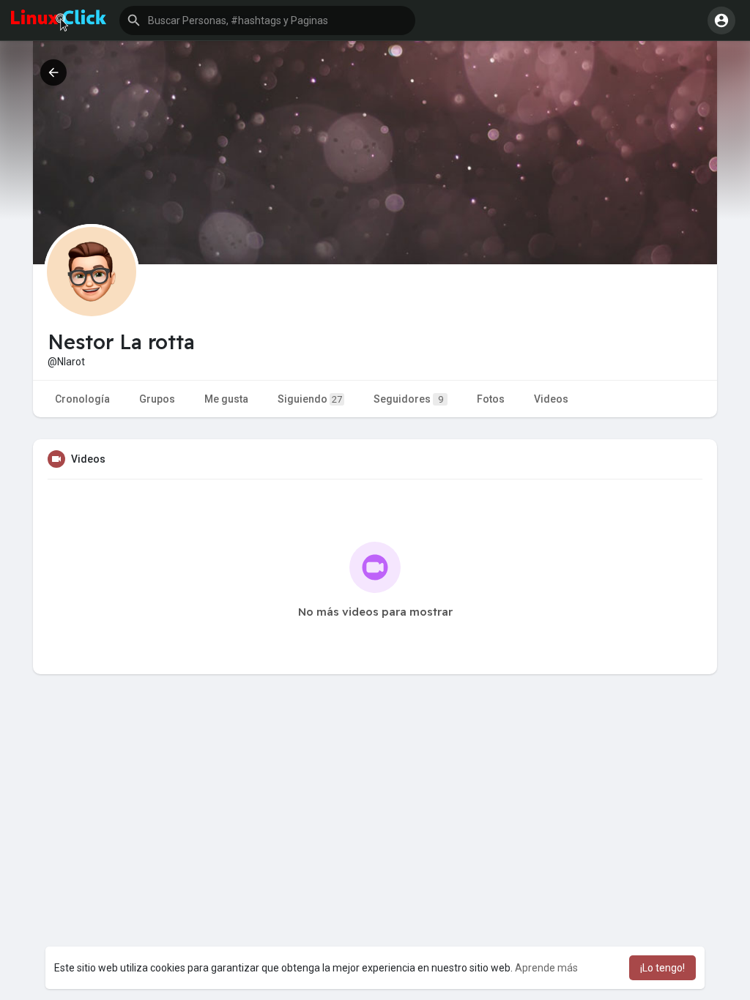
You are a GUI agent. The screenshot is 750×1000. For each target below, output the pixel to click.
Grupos (157, 399)
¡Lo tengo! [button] (662, 968)
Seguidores (408, 399)
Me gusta (226, 399)
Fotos (491, 399)
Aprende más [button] (546, 968)
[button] (267, 20)
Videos (551, 399)
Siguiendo (310, 399)
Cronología (82, 399)
